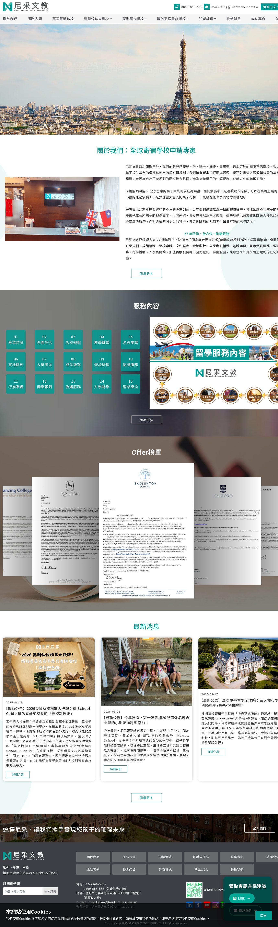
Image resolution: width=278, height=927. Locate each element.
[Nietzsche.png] (62, 179)
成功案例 (258, 18)
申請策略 (165, 857)
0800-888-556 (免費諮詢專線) (105, 889)
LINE (244, 898)
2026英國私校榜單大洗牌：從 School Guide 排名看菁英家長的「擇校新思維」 (48, 711)
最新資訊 (165, 869)
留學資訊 (237, 857)
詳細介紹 (139, 105)
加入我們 (259, 828)
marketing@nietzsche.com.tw (234, 7)
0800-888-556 (191, 7)
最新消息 (234, 18)
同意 (263, 915)
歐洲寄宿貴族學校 (171, 18)
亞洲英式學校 (133, 18)
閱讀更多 (146, 273)
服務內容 (35, 18)
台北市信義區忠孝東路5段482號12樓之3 (113, 893)
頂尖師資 (129, 869)
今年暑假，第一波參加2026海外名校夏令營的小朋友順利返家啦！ (146, 720)
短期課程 (206, 18)
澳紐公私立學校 (96, 18)
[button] (127, 129)
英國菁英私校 (63, 18)
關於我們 (10, 18)
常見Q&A (201, 869)
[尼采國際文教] (25, 7)
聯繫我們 (237, 869)
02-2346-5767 (96, 884)
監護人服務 (201, 857)
